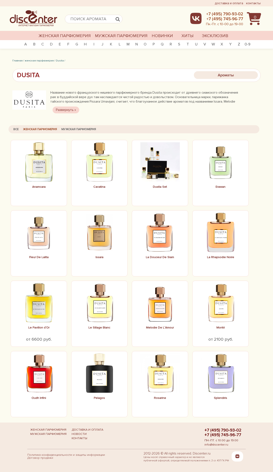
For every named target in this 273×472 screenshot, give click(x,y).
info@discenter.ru (216, 444)
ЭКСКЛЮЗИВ (215, 35)
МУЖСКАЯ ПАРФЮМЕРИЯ (121, 35)
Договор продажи (40, 458)
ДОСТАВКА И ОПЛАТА (87, 429)
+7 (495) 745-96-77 (223, 434)
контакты (253, 3)
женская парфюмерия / (40, 60)
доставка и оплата (229, 3)
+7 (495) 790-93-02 (223, 430)
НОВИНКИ (162, 35)
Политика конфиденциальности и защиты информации (66, 455)
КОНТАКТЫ (79, 438)
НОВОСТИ (79, 434)
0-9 (247, 44)
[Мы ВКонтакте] (237, 456)
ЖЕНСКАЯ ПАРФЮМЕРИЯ (65, 35)
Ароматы (226, 75)
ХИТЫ (187, 35)
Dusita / (60, 60)
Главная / (18, 60)
